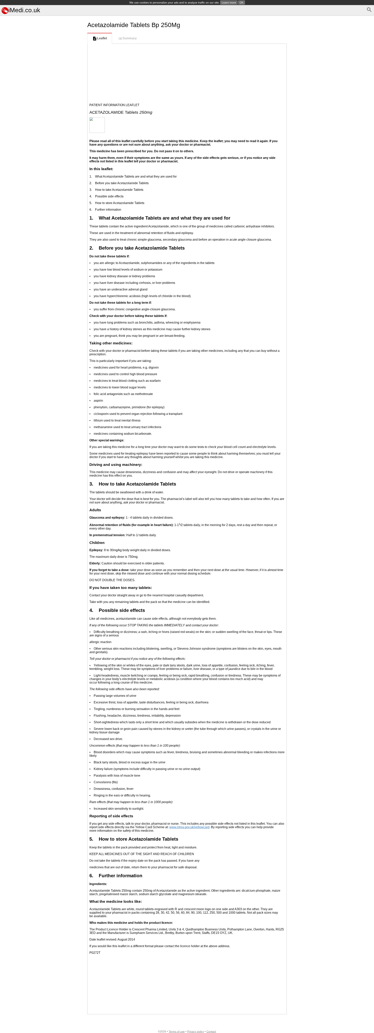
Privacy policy (195, 1031)
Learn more (229, 2)
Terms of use (177, 1031)
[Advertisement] (43, 192)
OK (241, 2)
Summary (130, 38)
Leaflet (102, 38)
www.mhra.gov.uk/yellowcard (189, 827)
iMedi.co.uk (24, 10)
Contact (211, 1031)
